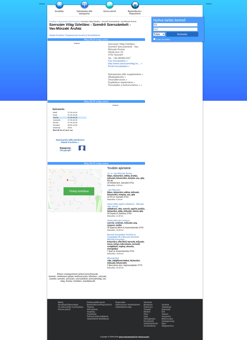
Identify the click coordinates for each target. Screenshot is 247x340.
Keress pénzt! (110, 11)
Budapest (148, 304)
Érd (163, 312)
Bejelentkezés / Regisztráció (135, 12)
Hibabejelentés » (117, 77)
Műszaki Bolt (113, 258)
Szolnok (165, 304)
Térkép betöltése (79, 191)
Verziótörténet (93, 35)
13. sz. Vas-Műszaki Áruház (119, 173)
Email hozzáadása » (119, 66)
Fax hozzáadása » (118, 60)
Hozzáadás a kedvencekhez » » (125, 85)
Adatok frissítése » (70, 142)
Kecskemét (149, 321)
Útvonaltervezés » (117, 79)
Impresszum (144, 337)
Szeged (147, 309)
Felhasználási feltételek (97, 316)
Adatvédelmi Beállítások (98, 319)
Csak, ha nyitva (163, 39)
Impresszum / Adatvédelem (127, 304)
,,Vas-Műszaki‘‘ (114, 190)
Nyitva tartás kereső (169, 20)
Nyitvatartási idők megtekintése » (125, 74)
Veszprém (166, 316)
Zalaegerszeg (168, 321)
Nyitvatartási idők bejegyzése (84, 12)
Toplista (90, 307)
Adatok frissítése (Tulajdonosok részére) (67, 35)
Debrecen (148, 307)
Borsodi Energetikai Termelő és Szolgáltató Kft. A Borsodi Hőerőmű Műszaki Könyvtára (123, 237)
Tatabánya (166, 307)
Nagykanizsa (168, 326)
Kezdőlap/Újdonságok (68, 304)
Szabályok (91, 314)
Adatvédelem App (123, 307)
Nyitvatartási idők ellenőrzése (70, 140)
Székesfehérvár (151, 323)
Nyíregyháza (149, 319)
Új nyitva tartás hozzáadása (70, 307)
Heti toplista (92, 309)
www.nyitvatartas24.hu (128, 337)
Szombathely (150, 326)
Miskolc (147, 312)
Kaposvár (166, 309)
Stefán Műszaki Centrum (118, 220)
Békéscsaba (167, 319)
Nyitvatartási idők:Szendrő (69, 21)
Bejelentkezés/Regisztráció (99, 304)
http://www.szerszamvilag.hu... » (125, 63)
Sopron (165, 314)
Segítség (91, 312)
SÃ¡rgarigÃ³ (65, 150)
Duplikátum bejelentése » (121, 82)
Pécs (146, 314)
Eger (164, 323)
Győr (146, 316)
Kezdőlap (59, 11)
